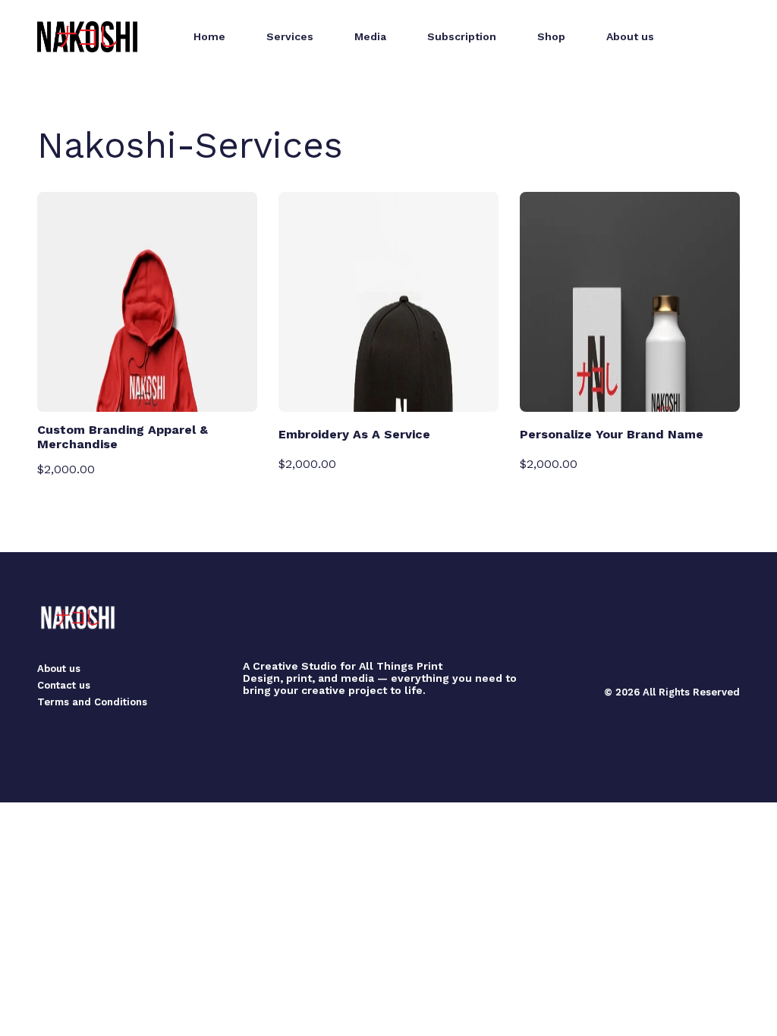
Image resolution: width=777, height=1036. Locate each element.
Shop (551, 36)
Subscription (461, 36)
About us (630, 36)
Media (370, 36)
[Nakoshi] (87, 36)
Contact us (63, 685)
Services (289, 36)
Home (209, 36)
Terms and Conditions (92, 702)
